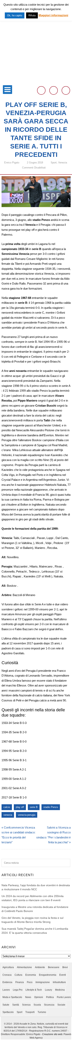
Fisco (29, 982)
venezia (7, 814)
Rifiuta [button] (32, 15)
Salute (5, 1004)
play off (20, 807)
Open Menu (7, 89)
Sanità (15, 1004)
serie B (34, 807)
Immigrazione (43, 982)
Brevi (65, 967)
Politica (50, 997)
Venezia (62, 162)
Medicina (60, 989)
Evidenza (7, 982)
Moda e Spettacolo (12, 997)
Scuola (37, 1004)
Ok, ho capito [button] (14, 15)
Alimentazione (24, 967)
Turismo (42, 1012)
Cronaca (7, 975)
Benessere (53, 967)
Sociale (61, 1004)
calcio (6, 807)
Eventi (62, 975)
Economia (30, 975)
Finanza (19, 982)
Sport (54, 162)
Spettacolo (8, 1012)
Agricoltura (8, 967)
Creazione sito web (52, 1034)
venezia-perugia (26, 814)
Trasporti (30, 1012)
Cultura (18, 975)
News (28, 997)
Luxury (48, 989)
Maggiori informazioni (53, 15)
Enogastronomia (47, 975)
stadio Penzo (50, 807)
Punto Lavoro (64, 997)
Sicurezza (49, 1004)
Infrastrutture (59, 982)
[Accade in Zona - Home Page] (36, 80)
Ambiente (40, 967)
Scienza (26, 1004)
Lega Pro (17, 989)
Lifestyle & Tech (34, 989)
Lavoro (6, 989)
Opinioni (38, 997)
